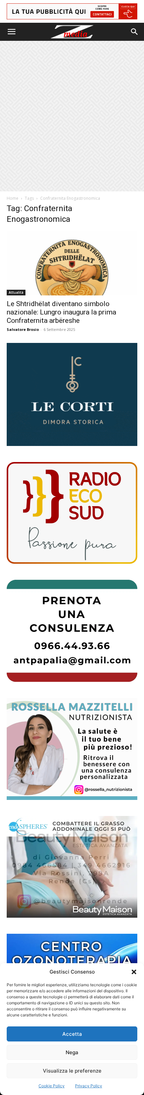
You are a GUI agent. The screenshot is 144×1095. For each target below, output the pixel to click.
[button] (134, 972)
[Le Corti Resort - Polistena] (72, 394)
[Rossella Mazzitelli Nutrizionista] (72, 749)
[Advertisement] (72, 116)
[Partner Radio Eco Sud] (72, 513)
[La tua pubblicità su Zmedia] (72, 11)
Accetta (72, 1034)
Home (12, 198)
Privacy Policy (88, 1085)
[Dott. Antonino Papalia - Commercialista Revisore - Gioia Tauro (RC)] (72, 631)
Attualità (16, 292)
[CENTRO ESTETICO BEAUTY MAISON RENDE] (72, 867)
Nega (72, 1052)
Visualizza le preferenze (72, 1071)
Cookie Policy (52, 1085)
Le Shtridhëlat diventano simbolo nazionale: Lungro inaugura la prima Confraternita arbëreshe (61, 312)
